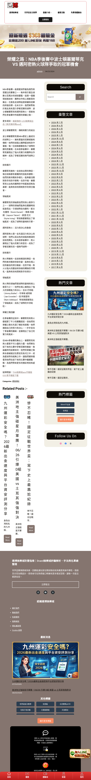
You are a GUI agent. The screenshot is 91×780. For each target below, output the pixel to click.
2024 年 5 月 (57, 151)
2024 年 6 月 (57, 148)
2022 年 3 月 (57, 203)
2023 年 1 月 (57, 199)
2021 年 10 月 (57, 219)
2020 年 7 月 (57, 228)
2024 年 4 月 (57, 154)
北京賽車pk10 (65, 704)
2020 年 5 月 (57, 235)
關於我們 (15, 608)
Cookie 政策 (17, 630)
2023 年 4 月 (57, 190)
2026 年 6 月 (57, 126)
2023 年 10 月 (57, 171)
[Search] (80, 97)
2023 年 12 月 (57, 164)
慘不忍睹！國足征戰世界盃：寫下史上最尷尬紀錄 (66, 370)
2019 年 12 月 (57, 251)
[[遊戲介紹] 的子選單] (51, 12)
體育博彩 (15, 381)
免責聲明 (15, 617)
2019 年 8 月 (57, 257)
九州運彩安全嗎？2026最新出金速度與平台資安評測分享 (65, 315)
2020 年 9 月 (57, 222)
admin (39, 71)
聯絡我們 (15, 613)
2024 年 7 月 (57, 145)
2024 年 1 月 (57, 161)
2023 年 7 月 (57, 180)
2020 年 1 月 (57, 248)
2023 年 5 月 (57, 187)
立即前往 (45, 20)
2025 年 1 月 (57, 135)
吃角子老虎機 (25, 710)
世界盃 (65, 411)
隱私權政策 (16, 626)
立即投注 (45, 584)
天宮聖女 (65, 710)
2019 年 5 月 (57, 264)
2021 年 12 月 (57, 212)
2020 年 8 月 (57, 225)
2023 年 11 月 (57, 167)
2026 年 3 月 (57, 129)
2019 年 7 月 (57, 261)
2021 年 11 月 (57, 216)
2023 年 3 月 (57, 193)
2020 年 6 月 (57, 232)
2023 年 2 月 (57, 196)
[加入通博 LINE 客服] (80, 754)
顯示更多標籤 (65, 420)
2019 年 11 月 (57, 254)
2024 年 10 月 (57, 138)
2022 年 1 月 (57, 209)
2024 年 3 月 (57, 158)
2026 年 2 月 (57, 132)
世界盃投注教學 (25, 704)
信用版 (45, 704)
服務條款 (15, 621)
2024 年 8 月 (57, 142)
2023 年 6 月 (57, 183)
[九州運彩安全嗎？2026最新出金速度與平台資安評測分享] (45, 661)
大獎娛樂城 (45, 710)
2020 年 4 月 (57, 238)
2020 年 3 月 (57, 241)
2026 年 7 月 (57, 122)
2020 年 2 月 (57, 244)
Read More (8, 539)
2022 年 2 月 (57, 206)
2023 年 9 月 (57, 174)
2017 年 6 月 (57, 267)
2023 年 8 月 (57, 177)
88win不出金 (65, 404)
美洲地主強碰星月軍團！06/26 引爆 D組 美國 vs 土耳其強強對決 (66, 332)
